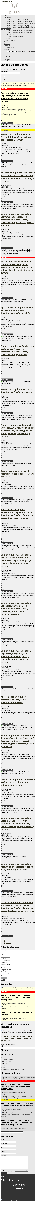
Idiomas (7, 49)
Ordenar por (5, 71)
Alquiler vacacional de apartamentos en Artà (21, 23)
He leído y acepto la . (15, 1171)
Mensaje (4, 1155)
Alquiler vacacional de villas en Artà (18, 19)
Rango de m (5, 974)
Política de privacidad (21, 1171)
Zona (2, 966)
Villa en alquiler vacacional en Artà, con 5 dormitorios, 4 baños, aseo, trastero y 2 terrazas (17, 866)
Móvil (3, 1148)
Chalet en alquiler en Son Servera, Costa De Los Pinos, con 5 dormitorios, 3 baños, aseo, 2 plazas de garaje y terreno (17, 350)
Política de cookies (19, 1184)
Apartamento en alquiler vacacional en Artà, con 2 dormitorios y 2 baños (13, 699)
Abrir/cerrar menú (6, 2)
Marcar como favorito (6, 122)
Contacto (7, 44)
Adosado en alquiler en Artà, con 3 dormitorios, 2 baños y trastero (18, 390)
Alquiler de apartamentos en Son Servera (20, 31)
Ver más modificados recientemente (12, 1132)
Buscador (7, 38)
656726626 (4, 1065)
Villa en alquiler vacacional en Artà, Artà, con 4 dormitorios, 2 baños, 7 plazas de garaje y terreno (16, 1038)
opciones (3, 977)
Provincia (3, 958)
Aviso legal (19, 1188)
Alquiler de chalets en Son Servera (18, 25)
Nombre (4, 1144)
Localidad (4, 962)
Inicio (5, 16)
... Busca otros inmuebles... (15, 36)
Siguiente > (7, 80)
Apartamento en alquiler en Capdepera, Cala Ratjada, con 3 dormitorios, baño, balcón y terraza (16, 97)
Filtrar (2, 980)
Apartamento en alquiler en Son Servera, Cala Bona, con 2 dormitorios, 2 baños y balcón (17, 310)
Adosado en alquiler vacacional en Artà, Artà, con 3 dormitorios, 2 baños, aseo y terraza (18, 782)
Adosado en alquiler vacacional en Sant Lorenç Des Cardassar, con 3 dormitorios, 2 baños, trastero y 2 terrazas (18, 176)
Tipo (2, 955)
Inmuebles (7, 18)
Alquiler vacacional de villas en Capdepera (20, 21)
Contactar (3, 1173)
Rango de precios (6, 970)
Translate (32, 51)
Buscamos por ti (6, 29)
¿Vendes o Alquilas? (10, 40)
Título (2, 1140)
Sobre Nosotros (9, 42)
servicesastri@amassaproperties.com (12, 1069)
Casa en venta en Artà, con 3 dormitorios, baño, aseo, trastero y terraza (17, 474)
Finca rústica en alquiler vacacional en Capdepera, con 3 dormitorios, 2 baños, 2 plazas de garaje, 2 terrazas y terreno (17, 513)
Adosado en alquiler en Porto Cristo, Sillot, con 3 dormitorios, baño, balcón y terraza (17, 137)
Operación (4, 951)
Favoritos (7, 46)
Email (3, 1151)
